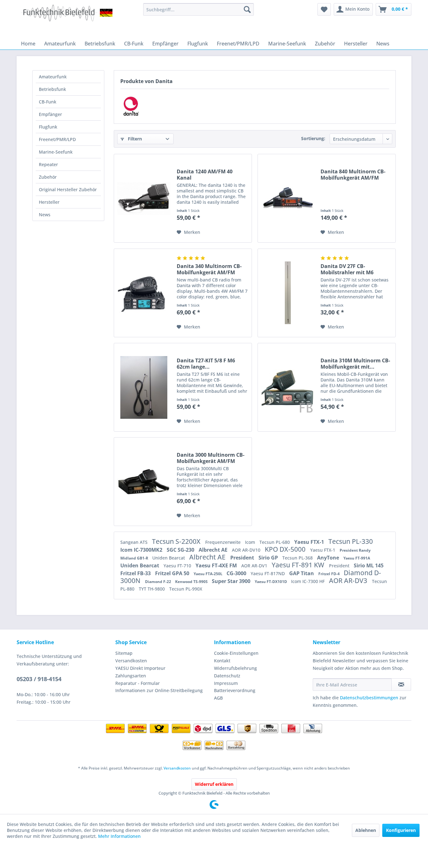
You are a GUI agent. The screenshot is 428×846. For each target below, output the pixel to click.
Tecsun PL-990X (185, 589)
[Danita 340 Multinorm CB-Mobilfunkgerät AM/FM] (143, 293)
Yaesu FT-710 (178, 566)
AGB (218, 698)
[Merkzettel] (324, 9)
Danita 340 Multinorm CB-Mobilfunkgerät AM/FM (209, 269)
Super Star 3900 (232, 581)
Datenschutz (227, 676)
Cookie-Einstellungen (236, 653)
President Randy (355, 550)
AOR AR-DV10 (247, 550)
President (242, 557)
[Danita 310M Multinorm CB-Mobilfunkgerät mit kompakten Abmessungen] (287, 387)
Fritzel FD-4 (329, 573)
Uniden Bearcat (169, 558)
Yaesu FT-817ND (268, 573)
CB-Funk (47, 102)
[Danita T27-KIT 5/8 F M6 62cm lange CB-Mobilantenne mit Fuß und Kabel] (143, 387)
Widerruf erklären (214, 784)
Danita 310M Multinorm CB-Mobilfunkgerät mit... (355, 363)
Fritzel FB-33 (136, 573)
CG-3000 (237, 573)
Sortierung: (313, 138)
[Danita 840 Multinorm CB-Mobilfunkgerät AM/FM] (287, 198)
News (44, 215)
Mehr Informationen (119, 836)
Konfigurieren (401, 830)
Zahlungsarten (130, 676)
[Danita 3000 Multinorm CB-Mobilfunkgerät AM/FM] (143, 481)
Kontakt (222, 661)
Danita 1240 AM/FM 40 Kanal (204, 174)
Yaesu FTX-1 (309, 542)
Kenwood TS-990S (192, 581)
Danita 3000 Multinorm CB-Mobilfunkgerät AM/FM (210, 458)
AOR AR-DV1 (255, 566)
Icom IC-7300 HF (308, 581)
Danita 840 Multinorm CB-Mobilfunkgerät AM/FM (353, 174)
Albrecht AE (214, 549)
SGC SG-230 (181, 549)
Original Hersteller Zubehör (68, 189)
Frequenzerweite (223, 542)
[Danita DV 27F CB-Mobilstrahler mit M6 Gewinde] (287, 293)
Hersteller (49, 202)
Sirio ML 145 (369, 565)
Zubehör (48, 177)
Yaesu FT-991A (356, 558)
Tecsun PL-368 (298, 558)
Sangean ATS (134, 542)
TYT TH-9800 (152, 589)
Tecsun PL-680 (275, 542)
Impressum (226, 683)
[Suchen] (247, 9)
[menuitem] (198, 9)
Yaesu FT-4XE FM (217, 565)
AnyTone (328, 557)
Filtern (134, 139)
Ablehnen (365, 830)
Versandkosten (131, 661)
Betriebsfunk (52, 89)
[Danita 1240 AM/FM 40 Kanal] (143, 198)
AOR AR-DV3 (349, 580)
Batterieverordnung (234, 690)
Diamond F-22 (158, 581)
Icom (250, 542)
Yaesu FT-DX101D (271, 581)
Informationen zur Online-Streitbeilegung (159, 690)
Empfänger (50, 114)
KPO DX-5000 (286, 549)
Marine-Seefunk (56, 152)
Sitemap (124, 653)
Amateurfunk (53, 77)
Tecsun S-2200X (177, 541)
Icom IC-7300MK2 (142, 549)
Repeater (48, 164)
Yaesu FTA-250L (208, 573)
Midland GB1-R (134, 558)
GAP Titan (302, 573)
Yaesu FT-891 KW (299, 564)
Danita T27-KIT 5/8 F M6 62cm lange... (206, 363)
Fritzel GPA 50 (173, 573)
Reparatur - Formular (137, 683)
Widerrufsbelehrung (235, 668)
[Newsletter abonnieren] (401, 684)
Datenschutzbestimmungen (369, 698)
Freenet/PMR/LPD (57, 139)
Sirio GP (268, 557)
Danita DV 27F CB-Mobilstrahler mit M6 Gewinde (347, 269)
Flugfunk (48, 127)
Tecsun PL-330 (350, 541)
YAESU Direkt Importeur (140, 668)
